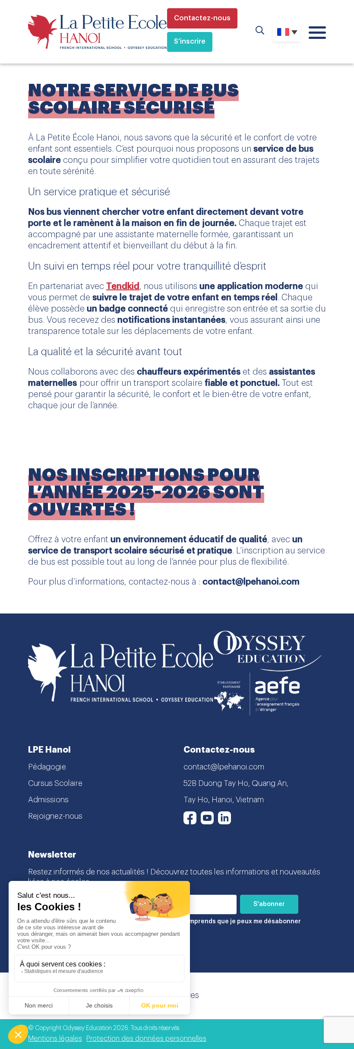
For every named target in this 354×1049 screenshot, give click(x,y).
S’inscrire (189, 41)
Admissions (48, 800)
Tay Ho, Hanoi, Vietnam (223, 800)
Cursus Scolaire (55, 783)
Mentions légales (55, 1038)
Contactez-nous (202, 18)
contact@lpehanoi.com (223, 767)
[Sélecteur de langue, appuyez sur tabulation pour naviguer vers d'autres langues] (286, 31)
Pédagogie (47, 767)
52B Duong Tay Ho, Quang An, (235, 783)
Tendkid (122, 286)
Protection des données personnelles (146, 1038)
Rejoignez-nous (55, 816)
